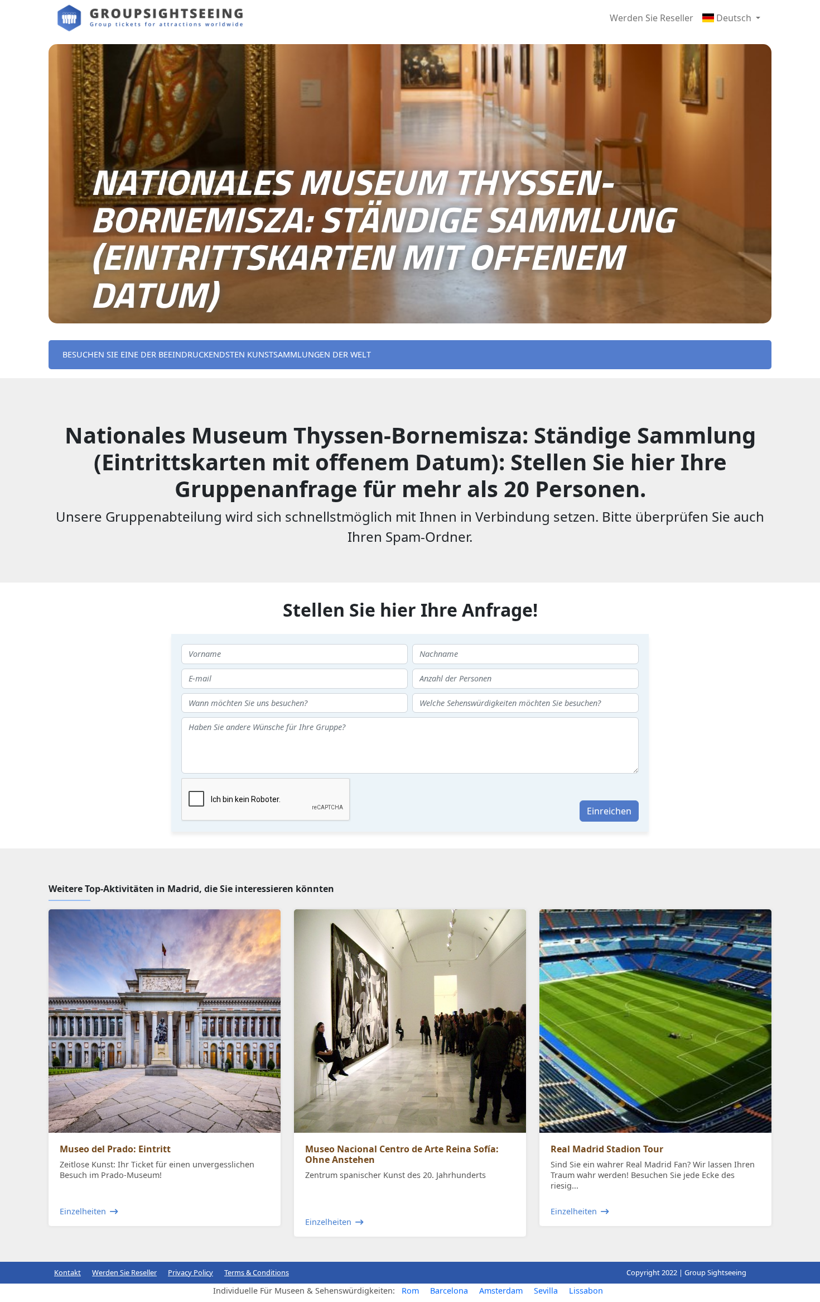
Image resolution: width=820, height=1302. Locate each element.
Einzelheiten (83, 1211)
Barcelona (449, 1290)
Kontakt (67, 1272)
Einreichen (609, 811)
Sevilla (546, 1290)
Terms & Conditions (256, 1272)
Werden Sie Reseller (651, 18)
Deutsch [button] (734, 18)
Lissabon (586, 1290)
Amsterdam (501, 1290)
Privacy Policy (190, 1272)
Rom (410, 1290)
